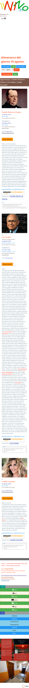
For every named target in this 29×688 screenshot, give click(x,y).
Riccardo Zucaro (9, 258)
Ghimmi (16, 600)
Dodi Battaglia (9, 372)
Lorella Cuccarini (16, 540)
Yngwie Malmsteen (22, 369)
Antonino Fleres (9, 131)
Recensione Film (14, 624)
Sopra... (27, 686)
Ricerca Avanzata (7, 139)
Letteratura (14, 615)
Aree (15, 593)
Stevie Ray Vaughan (7, 374)
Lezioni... (14, 630)
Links (3, 202)
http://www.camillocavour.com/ (8, 133)
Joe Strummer (8, 331)
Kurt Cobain (18, 382)
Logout (15, 610)
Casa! (15, 590)
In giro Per (14, 627)
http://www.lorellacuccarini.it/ (7, 492)
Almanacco (14, 618)
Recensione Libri (14, 621)
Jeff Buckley (5, 333)
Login (15, 606)
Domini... (14, 633)
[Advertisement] (14, 35)
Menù (2, 18)
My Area (15, 596)
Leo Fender (14, 443)
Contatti (15, 603)
